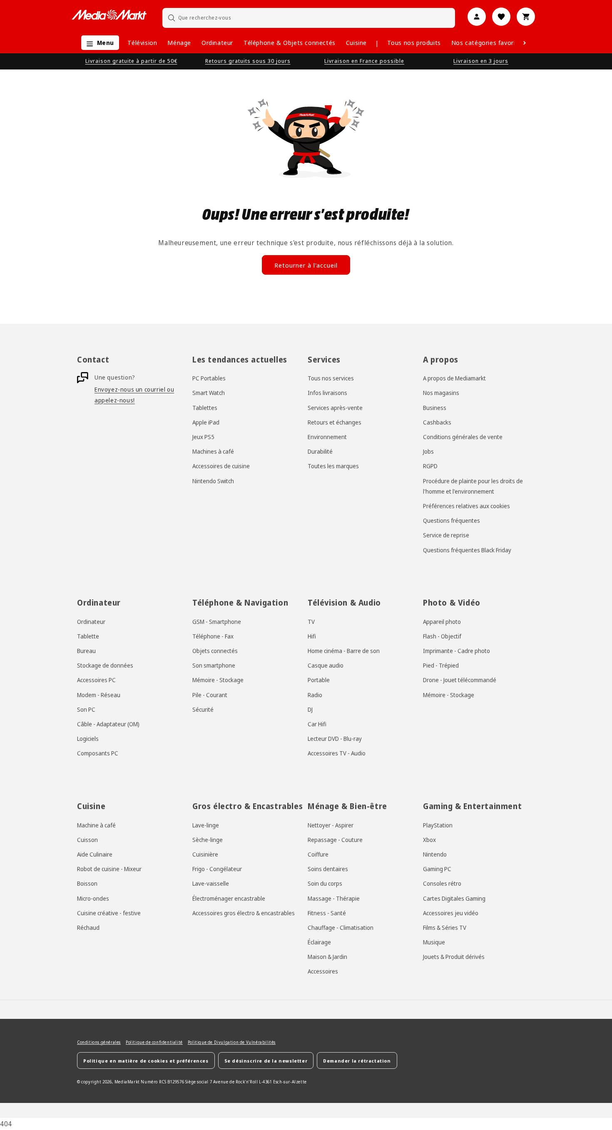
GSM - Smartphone (216, 622)
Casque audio (325, 665)
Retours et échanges (334, 422)
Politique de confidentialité (154, 1042)
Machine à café (96, 825)
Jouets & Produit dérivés (454, 957)
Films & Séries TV (444, 927)
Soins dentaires (328, 869)
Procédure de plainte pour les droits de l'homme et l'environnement (473, 486)
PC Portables (209, 378)
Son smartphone (213, 665)
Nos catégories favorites (488, 42)
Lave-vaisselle (210, 884)
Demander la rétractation (357, 1061)
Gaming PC (437, 869)
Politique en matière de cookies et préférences (146, 1061)
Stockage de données (105, 665)
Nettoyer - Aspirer (330, 825)
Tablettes (204, 408)
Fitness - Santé (327, 913)
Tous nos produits (414, 42)
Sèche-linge (207, 840)
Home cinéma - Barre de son (344, 651)
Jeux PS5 (203, 437)
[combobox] (309, 17)
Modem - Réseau (98, 695)
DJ (310, 709)
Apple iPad (205, 422)
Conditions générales (99, 1042)
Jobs (428, 451)
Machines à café (213, 451)
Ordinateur (217, 42)
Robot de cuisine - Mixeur (109, 869)
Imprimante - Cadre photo (456, 651)
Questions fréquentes (451, 520)
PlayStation (438, 825)
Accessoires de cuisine (221, 466)
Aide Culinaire (94, 854)
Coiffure (318, 854)
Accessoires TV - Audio (337, 753)
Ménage (179, 42)
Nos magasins (441, 393)
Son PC (86, 709)
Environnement (327, 437)
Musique (434, 942)
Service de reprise (446, 535)
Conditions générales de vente (463, 437)
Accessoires (323, 972)
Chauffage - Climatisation (340, 927)
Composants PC (97, 753)
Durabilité (320, 451)
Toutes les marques (333, 466)
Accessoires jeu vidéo (450, 913)
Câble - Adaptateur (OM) (108, 724)
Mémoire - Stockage (218, 680)
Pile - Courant (209, 695)
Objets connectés (215, 651)
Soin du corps (325, 884)
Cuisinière (205, 854)
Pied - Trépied (441, 665)
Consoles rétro (442, 884)
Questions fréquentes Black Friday (467, 550)
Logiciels (88, 739)
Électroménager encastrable (228, 898)
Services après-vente (335, 408)
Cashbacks (437, 422)
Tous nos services (331, 378)
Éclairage (319, 942)
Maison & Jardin (327, 957)
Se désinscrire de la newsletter (266, 1061)
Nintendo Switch (213, 481)
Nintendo (435, 854)
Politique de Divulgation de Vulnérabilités (232, 1042)
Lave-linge (205, 825)
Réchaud (88, 927)
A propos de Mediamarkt (454, 378)
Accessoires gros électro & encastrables (243, 913)
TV (311, 622)
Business (434, 408)
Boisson (87, 884)
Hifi (312, 636)
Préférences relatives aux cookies (466, 506)
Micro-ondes (93, 898)
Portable (319, 680)
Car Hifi (317, 724)
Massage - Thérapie (334, 898)
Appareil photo (442, 622)
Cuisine (356, 42)
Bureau (86, 651)
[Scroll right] (524, 43)
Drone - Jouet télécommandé (459, 680)
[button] (98, 42)
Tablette (88, 636)
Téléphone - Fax (213, 636)
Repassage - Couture (335, 840)
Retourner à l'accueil (306, 265)
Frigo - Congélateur (217, 869)
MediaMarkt (127, 1082)
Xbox (429, 840)
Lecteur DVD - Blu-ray (335, 739)
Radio (315, 695)
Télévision (142, 42)
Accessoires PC (96, 680)
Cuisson (87, 840)
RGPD (430, 466)
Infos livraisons (327, 393)
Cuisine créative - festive (109, 913)
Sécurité (203, 709)
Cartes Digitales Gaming (454, 898)
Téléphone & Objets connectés (290, 42)
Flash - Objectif (442, 636)
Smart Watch (208, 393)
